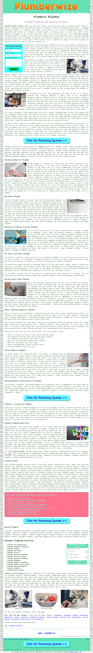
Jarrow (85, 617)
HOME (64, 12)
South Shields (52, 617)
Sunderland (76, 617)
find (10, 531)
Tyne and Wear (39, 615)
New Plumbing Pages (13, 639)
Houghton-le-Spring (37, 617)
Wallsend (24, 617)
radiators (81, 171)
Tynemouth (67, 615)
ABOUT (72, 12)
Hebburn (75, 615)
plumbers (72, 45)
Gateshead (84, 615)
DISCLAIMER (85, 12)
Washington (9, 617)
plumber (24, 36)
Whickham (15, 619)
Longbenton (39, 619)
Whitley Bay (65, 617)
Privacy (87, 639)
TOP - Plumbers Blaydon (13, 625)
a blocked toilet (17, 365)
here (43, 612)
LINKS (68, 12)
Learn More (74, 652)
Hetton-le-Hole (25, 619)
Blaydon (41, 146)
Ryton (17, 617)
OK (80, 652)
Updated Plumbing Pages (25, 639)
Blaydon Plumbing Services (19, 541)
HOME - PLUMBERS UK (46, 633)
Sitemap (5, 639)
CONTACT (78, 12)
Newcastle (58, 615)
